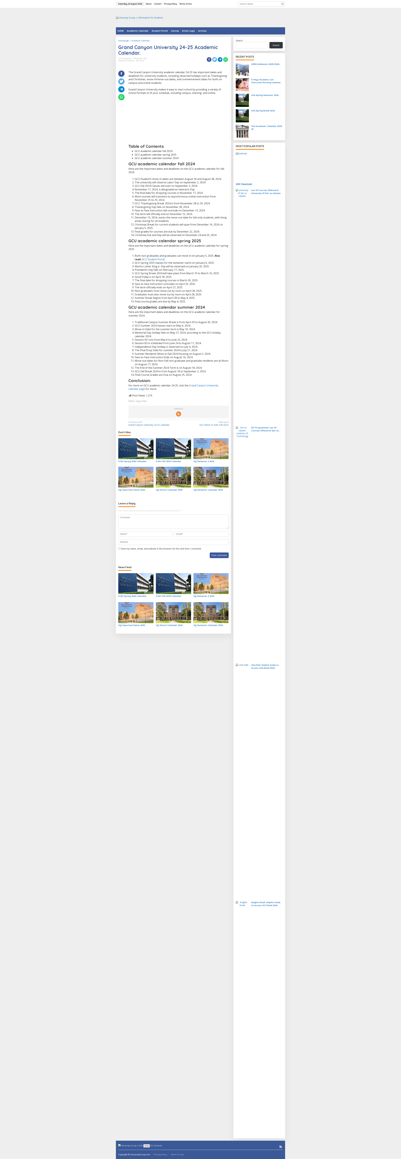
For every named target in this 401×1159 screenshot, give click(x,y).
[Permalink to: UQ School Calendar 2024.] (173, 477)
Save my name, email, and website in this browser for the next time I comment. (161, 548)
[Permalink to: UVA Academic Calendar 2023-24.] (242, 131)
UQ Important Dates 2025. (131, 490)
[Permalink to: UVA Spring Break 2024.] (242, 115)
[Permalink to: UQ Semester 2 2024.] (211, 448)
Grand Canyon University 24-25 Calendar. (149, 423)
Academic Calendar (126, 61)
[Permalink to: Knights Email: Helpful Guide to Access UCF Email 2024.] (242, 1018)
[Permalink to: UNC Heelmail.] (259, 166)
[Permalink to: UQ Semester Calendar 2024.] (211, 477)
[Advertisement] (228, 17)
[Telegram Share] (220, 59)
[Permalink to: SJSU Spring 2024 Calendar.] (136, 448)
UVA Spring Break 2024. (263, 110)
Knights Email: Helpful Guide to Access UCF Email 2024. (265, 903)
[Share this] (209, 59)
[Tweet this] (214, 59)
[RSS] (178, 413)
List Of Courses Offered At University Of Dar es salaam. (266, 191)
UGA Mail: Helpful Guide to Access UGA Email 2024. (265, 666)
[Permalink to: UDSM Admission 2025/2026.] (242, 69)
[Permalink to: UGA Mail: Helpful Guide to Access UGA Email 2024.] (242, 780)
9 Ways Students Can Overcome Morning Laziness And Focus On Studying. (265, 81)
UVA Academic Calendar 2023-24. (267, 127)
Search (239, 40)
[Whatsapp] (225, 59)
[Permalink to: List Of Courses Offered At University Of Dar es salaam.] (242, 306)
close (146, 1145)
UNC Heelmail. (244, 184)
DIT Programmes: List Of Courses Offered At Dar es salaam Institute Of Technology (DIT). (265, 429)
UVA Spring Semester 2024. (265, 95)
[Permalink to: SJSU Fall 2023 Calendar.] (173, 448)
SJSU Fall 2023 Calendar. (168, 461)
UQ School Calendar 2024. (169, 490)
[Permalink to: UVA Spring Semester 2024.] (242, 100)
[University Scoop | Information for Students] (139, 17)
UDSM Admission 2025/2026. (265, 64)
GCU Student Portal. (153, 259)
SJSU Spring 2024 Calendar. (132, 461)
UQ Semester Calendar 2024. (208, 490)
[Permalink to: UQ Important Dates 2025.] (136, 477)
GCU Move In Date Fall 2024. (214, 423)
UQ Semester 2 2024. (204, 461)
